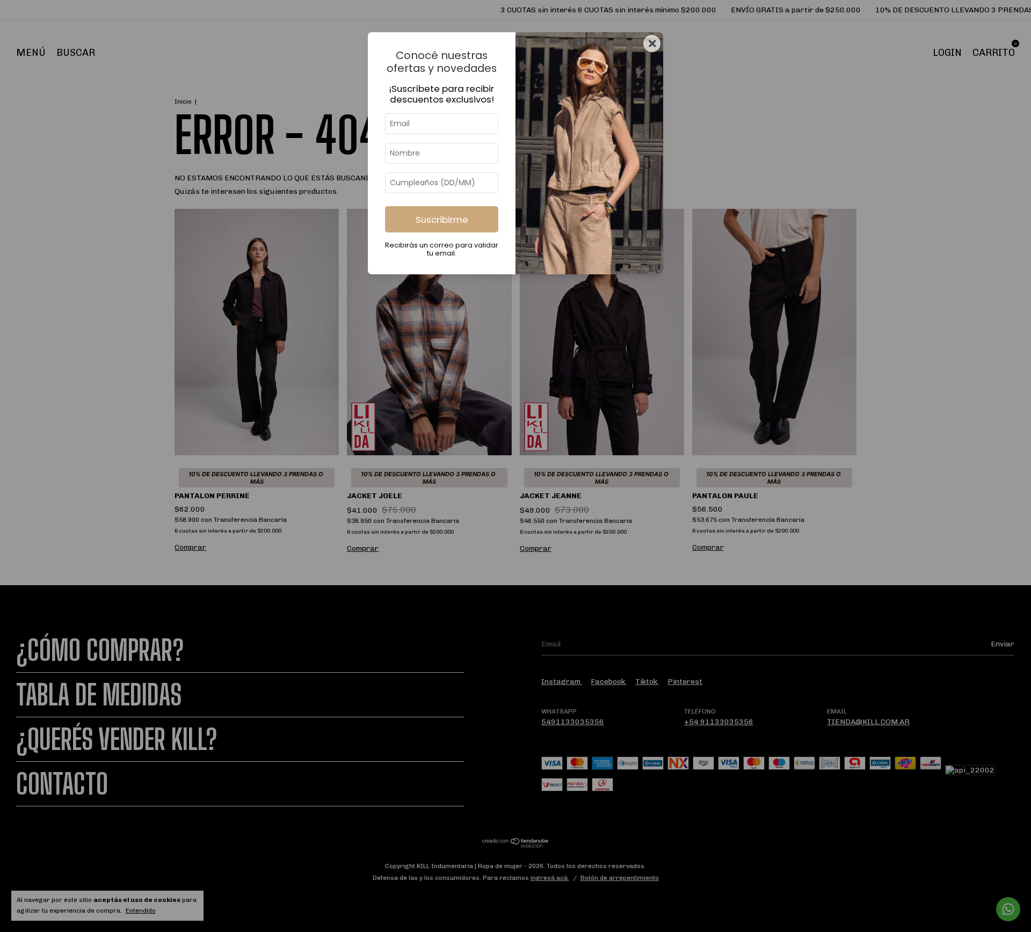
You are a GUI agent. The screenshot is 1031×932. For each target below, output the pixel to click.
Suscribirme (442, 219)
